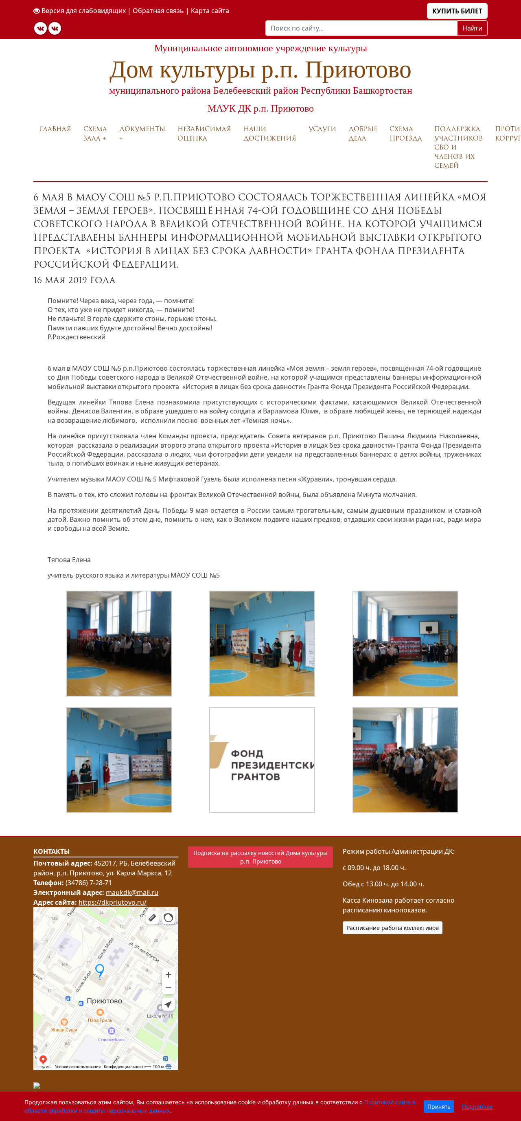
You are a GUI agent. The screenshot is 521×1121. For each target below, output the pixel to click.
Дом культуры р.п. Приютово (260, 69)
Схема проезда (406, 134)
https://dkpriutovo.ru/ (113, 902)
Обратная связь (158, 10)
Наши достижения (269, 134)
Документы (142, 129)
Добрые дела (362, 134)
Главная (55, 129)
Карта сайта (210, 10)
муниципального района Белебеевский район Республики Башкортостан (260, 90)
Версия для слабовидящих (83, 10)
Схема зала (95, 134)
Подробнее (477, 1106)
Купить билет (457, 11)
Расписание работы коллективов (392, 928)
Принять (439, 1106)
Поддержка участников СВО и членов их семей (458, 147)
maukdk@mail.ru (132, 892)
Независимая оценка (204, 134)
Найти (472, 28)
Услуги (322, 129)
